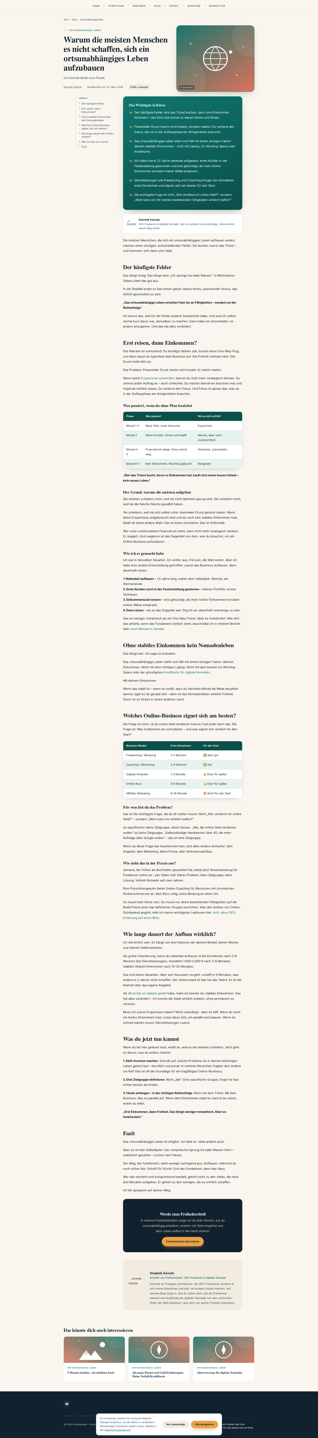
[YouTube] (67, 1404)
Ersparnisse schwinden (157, 378)
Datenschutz (87, 1415)
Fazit (84, 146)
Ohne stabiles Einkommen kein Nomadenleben (96, 118)
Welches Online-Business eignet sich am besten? (95, 127)
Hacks (173, 6)
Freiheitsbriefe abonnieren (182, 1241)
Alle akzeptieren (204, 1424)
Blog (157, 6)
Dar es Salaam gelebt (151, 993)
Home (96, 6)
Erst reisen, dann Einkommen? (91, 110)
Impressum (70, 1415)
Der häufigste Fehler (92, 103)
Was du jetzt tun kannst (94, 141)
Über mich (139, 6)
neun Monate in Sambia (147, 629)
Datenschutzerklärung (118, 1430)
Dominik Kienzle (72, 87)
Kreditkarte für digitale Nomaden (187, 672)
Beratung (194, 6)
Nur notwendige (175, 1424)
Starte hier (116, 6)
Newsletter (217, 6)
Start (66, 19)
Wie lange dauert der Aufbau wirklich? (97, 135)
